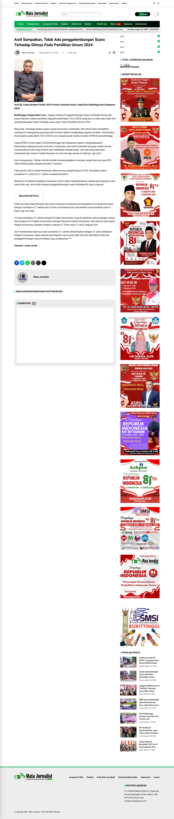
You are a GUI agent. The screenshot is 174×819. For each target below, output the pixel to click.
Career (124, 3)
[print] (33, 263)
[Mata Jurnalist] (31, 17)
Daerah (88, 24)
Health (102, 24)
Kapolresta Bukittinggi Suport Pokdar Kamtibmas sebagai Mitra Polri (40, 29)
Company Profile (41, 3)
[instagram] (158, 3)
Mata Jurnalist (34, 812)
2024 (139, 47)
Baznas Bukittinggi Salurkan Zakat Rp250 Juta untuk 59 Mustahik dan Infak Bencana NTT (104, 29)
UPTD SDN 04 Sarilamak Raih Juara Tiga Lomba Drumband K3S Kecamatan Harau (149, 730)
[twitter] (22, 263)
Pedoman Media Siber (87, 3)
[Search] (99, 14)
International (141, 24)
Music (115, 24)
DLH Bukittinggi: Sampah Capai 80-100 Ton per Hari (148, 716)
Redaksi (54, 3)
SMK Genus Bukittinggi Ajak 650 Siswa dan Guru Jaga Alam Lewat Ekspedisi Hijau (149, 702)
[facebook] (154, 3)
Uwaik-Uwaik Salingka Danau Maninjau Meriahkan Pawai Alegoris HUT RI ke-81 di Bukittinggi (148, 675)
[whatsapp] (27, 263)
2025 (139, 41)
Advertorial (114, 3)
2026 (139, 36)
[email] (38, 263)
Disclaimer (102, 3)
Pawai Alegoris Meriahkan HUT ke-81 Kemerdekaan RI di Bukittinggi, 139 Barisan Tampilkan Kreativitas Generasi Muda (148, 744)
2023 (139, 52)
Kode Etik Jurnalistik (67, 3)
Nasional (128, 24)
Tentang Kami (26, 3)
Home (16, 3)
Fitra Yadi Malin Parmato (50, 812)
